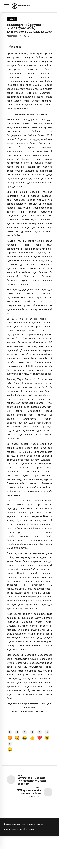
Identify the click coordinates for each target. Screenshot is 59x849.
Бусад (12, 19)
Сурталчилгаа (11, 829)
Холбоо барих (27, 829)
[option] (29, 47)
